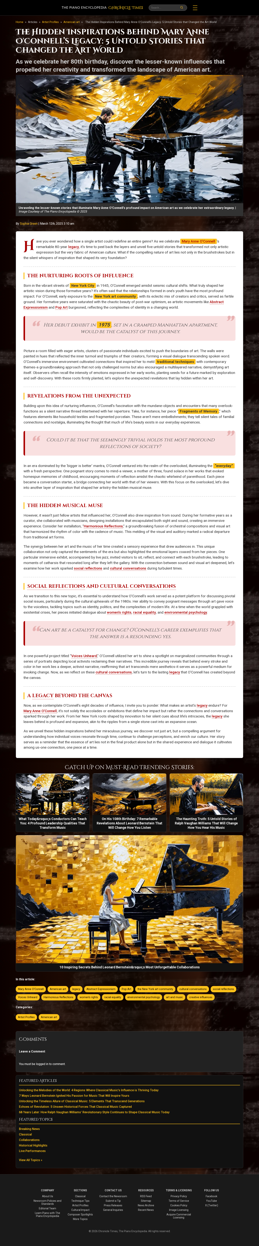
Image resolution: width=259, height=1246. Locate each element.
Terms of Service (179, 1200)
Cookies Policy (178, 1205)
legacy (73, 247)
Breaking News (29, 1129)
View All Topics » (30, 1160)
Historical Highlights (33, 1145)
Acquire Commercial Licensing (178, 1216)
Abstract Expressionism (100, 989)
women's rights (119, 612)
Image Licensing (178, 1209)
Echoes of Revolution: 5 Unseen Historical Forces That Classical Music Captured (75, 1107)
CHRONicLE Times (125, 7)
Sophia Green (29, 223)
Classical (25, 1134)
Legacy (42, 695)
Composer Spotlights (80, 1214)
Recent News (146, 1209)
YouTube (211, 1200)
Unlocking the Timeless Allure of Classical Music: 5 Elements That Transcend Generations (82, 1101)
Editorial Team (47, 1208)
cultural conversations (128, 568)
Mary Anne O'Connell (198, 241)
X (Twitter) (211, 1205)
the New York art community (155, 989)
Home (19, 22)
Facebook (211, 1196)
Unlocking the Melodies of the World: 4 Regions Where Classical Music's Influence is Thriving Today (89, 1090)
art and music (174, 997)
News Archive (146, 1205)
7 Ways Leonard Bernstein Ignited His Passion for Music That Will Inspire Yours (74, 1095)
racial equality (144, 612)
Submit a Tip (113, 1200)
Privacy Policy (179, 1196)
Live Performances (32, 1151)
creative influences (200, 997)
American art (72, 22)
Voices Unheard (84, 656)
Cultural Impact (80, 1209)
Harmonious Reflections (103, 526)
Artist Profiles (51, 22)
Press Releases (113, 1205)
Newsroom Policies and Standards (47, 1202)
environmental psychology (185, 612)
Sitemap (146, 1200)
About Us (47, 1196)
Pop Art (61, 307)
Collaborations (29, 1140)
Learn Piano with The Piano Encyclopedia (47, 1214)
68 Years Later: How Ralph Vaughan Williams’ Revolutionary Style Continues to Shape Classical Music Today (94, 1112)
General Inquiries (113, 1209)
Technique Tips (80, 1200)
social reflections (88, 568)
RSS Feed (146, 1196)
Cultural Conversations (138, 586)
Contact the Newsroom (113, 1196)
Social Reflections (56, 586)
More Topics (80, 1219)
